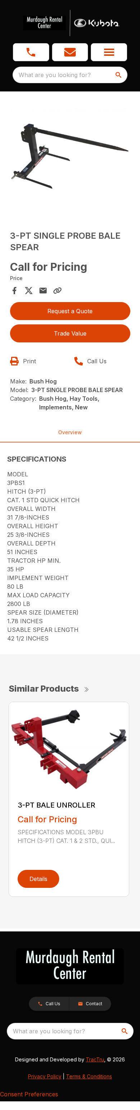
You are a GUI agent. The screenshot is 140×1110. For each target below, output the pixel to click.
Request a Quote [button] (70, 311)
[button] (31, 52)
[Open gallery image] (70, 154)
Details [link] (38, 878)
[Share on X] (28, 290)
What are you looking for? (55, 74)
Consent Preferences (29, 1094)
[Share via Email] (43, 290)
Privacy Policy (44, 1076)
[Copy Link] (57, 290)
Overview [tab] (70, 432)
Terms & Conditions (89, 1076)
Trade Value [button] (70, 333)
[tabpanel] (70, 155)
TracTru (95, 1059)
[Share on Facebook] (14, 290)
